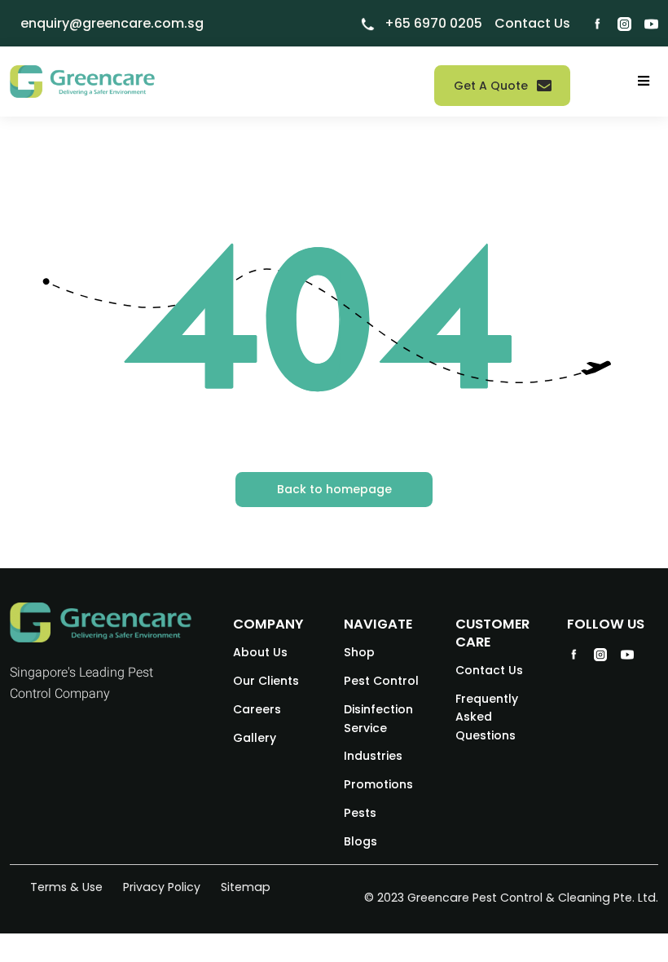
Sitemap (245, 887)
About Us (260, 652)
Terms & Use (66, 887)
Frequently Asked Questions (486, 717)
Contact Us (489, 670)
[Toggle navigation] (643, 81)
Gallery (254, 738)
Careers (257, 709)
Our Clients (266, 681)
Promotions (378, 784)
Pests (360, 813)
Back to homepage (334, 489)
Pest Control (381, 681)
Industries (373, 756)
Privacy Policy (161, 887)
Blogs (360, 841)
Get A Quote (491, 85)
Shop (359, 652)
